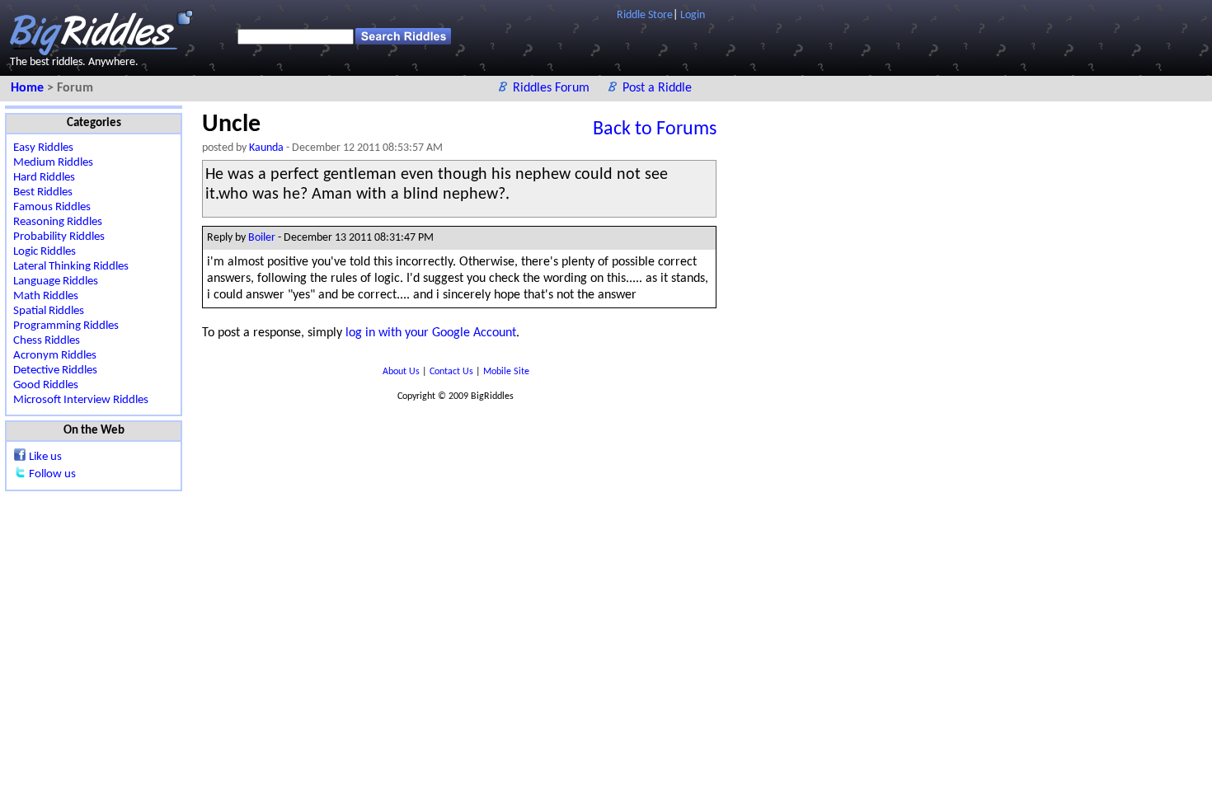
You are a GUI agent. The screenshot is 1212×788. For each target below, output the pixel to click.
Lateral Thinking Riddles (71, 266)
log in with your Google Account (430, 333)
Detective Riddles (55, 370)
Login (692, 15)
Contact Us (453, 372)
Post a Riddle (657, 88)
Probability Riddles (59, 237)
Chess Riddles (46, 341)
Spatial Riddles (48, 311)
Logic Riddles (44, 252)
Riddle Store (645, 15)
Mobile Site (506, 372)
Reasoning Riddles (57, 222)
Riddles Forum (553, 88)
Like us (45, 457)
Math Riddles (45, 296)
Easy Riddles (43, 148)
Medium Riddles (53, 163)
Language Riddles (55, 281)
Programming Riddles (66, 326)
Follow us (52, 474)
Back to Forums (654, 129)
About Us (402, 372)
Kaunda (266, 148)
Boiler (261, 238)
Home (29, 88)
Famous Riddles (52, 207)
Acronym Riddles (54, 355)
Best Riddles (43, 192)
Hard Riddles (44, 177)
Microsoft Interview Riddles (80, 400)
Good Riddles (45, 385)
